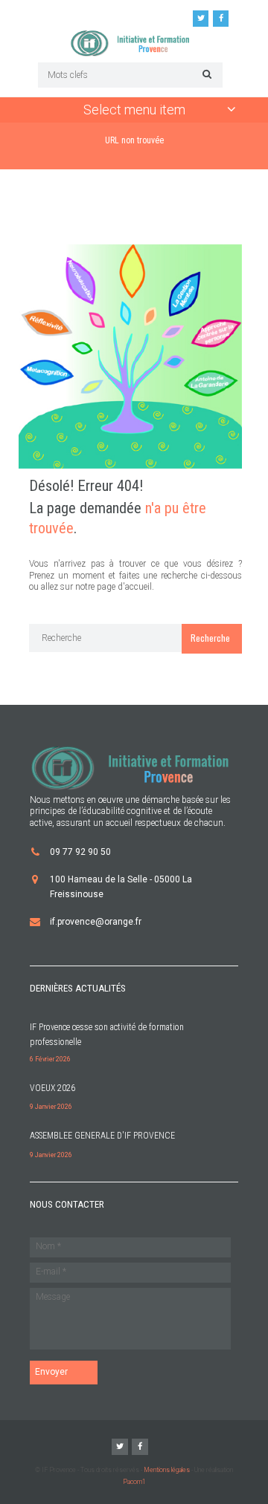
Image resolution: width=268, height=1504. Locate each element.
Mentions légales (167, 1470)
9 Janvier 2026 (51, 1106)
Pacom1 (134, 1481)
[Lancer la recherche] (204, 74)
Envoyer (51, 1372)
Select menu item (134, 109)
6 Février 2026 (50, 1059)
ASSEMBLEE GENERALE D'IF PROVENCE (102, 1135)
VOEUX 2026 (52, 1088)
